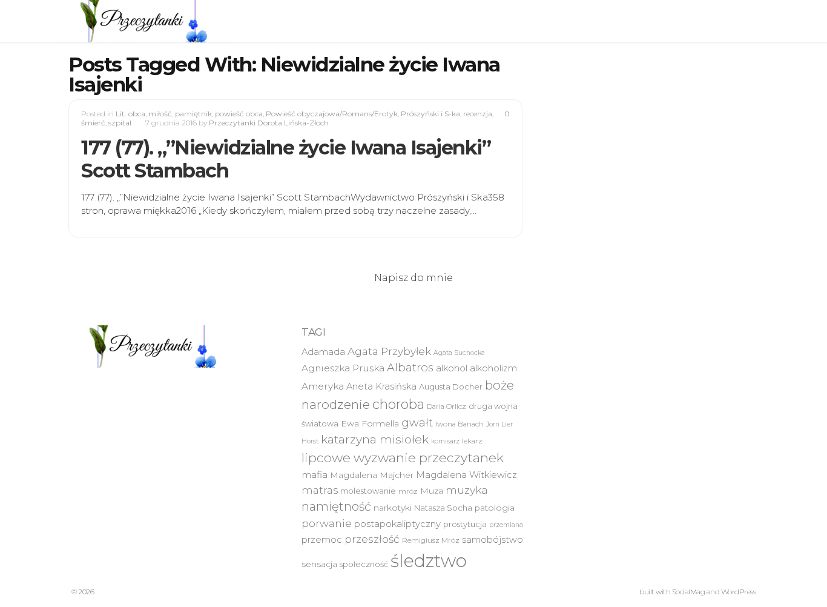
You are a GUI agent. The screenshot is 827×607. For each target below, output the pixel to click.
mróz (408, 491)
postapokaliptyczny (397, 524)
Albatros (410, 367)
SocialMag (688, 591)
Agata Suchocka (459, 353)
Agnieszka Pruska (342, 368)
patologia (495, 507)
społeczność (364, 564)
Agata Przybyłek (389, 351)
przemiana (506, 525)
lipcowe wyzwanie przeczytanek (402, 457)
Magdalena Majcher (372, 475)
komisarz (445, 441)
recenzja (477, 113)
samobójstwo (492, 539)
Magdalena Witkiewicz (466, 474)
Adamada (323, 352)
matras (319, 490)
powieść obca (239, 113)
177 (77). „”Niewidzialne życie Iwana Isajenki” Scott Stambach (285, 159)
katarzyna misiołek (375, 439)
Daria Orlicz (446, 406)
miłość (160, 113)
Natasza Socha (443, 507)
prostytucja (465, 524)
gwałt (417, 423)
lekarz (472, 441)
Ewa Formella (370, 423)
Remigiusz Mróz (431, 540)
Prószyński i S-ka (430, 113)
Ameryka (322, 386)
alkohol (451, 368)
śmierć (93, 122)
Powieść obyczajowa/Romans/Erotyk (332, 113)
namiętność (336, 506)
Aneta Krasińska (381, 386)
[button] (141, 21)
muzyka (467, 489)
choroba (398, 404)
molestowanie (368, 491)
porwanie (326, 523)
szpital (119, 122)
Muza (431, 491)
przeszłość (372, 538)
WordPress (738, 591)
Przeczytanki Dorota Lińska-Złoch (269, 122)
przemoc (321, 539)
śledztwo (428, 560)
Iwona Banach (459, 424)
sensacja (319, 564)
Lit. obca (130, 113)
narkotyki (393, 507)
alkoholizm (493, 368)
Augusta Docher (451, 386)
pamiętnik (193, 113)
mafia (314, 474)
